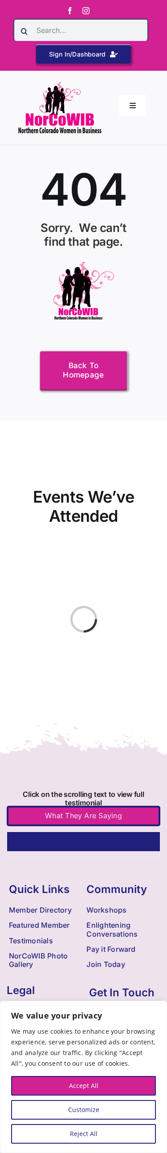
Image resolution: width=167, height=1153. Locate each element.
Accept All (83, 1085)
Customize (83, 1109)
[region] (83, 1077)
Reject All (84, 1133)
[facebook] (69, 10)
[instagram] (86, 10)
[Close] (157, 1008)
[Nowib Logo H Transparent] (59, 85)
